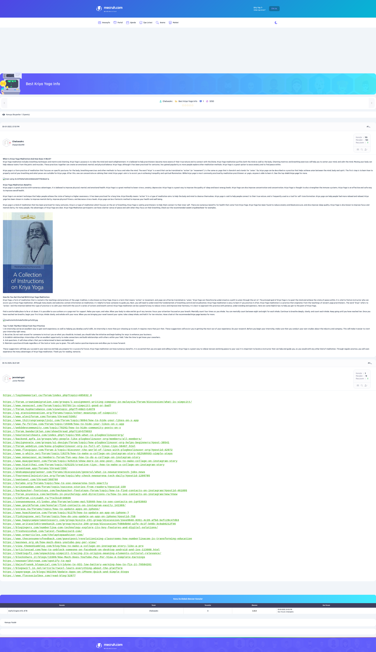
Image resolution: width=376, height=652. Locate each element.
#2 (369, 363)
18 (366, 376)
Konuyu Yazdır (10, 622)
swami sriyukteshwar (195, 207)
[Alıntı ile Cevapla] (370, 127)
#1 (368, 126)
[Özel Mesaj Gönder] (358, 149)
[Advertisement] (188, 50)
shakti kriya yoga (292, 173)
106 (366, 137)
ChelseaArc (18, 141)
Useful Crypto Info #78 (17, 611)
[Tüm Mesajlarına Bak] (362, 149)
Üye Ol (274, 8)
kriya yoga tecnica (199, 314)
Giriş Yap (260, 8)
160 (366, 140)
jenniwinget (18, 377)
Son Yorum (281, 612)
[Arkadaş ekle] (366, 149)
